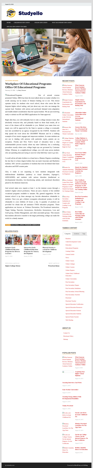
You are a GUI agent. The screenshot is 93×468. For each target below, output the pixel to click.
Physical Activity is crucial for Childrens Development (50, 249)
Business (68, 238)
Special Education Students (73, 313)
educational (15, 225)
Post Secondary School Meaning (75, 291)
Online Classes (70, 261)
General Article (70, 254)
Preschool (68, 298)
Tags (83, 233)
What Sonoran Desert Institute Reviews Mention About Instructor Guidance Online (80, 89)
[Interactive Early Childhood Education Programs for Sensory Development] (32, 240)
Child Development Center (73, 242)
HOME (9, 22)
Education (68, 245)
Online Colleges (70, 264)
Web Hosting (69, 320)
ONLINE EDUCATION (41, 22)
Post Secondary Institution (73, 288)
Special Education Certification (74, 304)
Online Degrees (70, 270)
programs (28, 225)
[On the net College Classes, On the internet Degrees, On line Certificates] (68, 435)
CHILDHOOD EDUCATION (22, 22)
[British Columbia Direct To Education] (68, 448)
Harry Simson (22, 90)
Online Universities (71, 279)
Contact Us (66, 333)
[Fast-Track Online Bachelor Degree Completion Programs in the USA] (68, 153)
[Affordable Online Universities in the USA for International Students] (68, 113)
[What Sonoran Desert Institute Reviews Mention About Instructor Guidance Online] (68, 85)
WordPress (77, 465)
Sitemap (65, 339)
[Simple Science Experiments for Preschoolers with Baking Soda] (68, 100)
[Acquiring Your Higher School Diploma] (68, 372)
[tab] (67, 234)
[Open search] (87, 23)
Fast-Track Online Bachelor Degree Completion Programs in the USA (80, 156)
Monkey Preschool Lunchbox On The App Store (81, 425)
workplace (36, 225)
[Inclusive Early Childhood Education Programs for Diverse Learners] (13, 240)
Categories (67, 233)
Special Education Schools (73, 310)
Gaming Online (70, 251)
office (22, 225)
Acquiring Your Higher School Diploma (80, 373)
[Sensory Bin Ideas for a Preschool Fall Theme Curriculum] (68, 127)
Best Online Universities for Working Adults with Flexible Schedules (80, 215)
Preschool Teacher (71, 301)
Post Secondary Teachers (73, 294)
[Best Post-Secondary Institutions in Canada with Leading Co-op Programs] (68, 197)
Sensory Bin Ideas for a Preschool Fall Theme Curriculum (81, 129)
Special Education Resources (74, 307)
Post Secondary (70, 282)
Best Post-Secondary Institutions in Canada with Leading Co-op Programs (81, 200)
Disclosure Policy (68, 336)
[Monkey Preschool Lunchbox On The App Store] (68, 424)
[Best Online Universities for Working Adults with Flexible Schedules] (68, 212)
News (67, 257)
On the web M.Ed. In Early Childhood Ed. (81, 414)
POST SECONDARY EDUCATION (62, 22)
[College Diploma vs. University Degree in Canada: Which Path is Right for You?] (68, 138)
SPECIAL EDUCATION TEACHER (17, 26)
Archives (76, 233)
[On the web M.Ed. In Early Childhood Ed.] (68, 413)
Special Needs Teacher (72, 317)
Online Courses (70, 267)
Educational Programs (11, 80)
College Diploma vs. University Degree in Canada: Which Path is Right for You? (81, 141)
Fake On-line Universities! (70, 389)
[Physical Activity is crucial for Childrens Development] (51, 240)
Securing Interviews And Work (72, 382)
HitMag (85, 465)
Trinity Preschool (67, 405)
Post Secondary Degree (72, 285)
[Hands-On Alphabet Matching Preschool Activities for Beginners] (68, 167)
